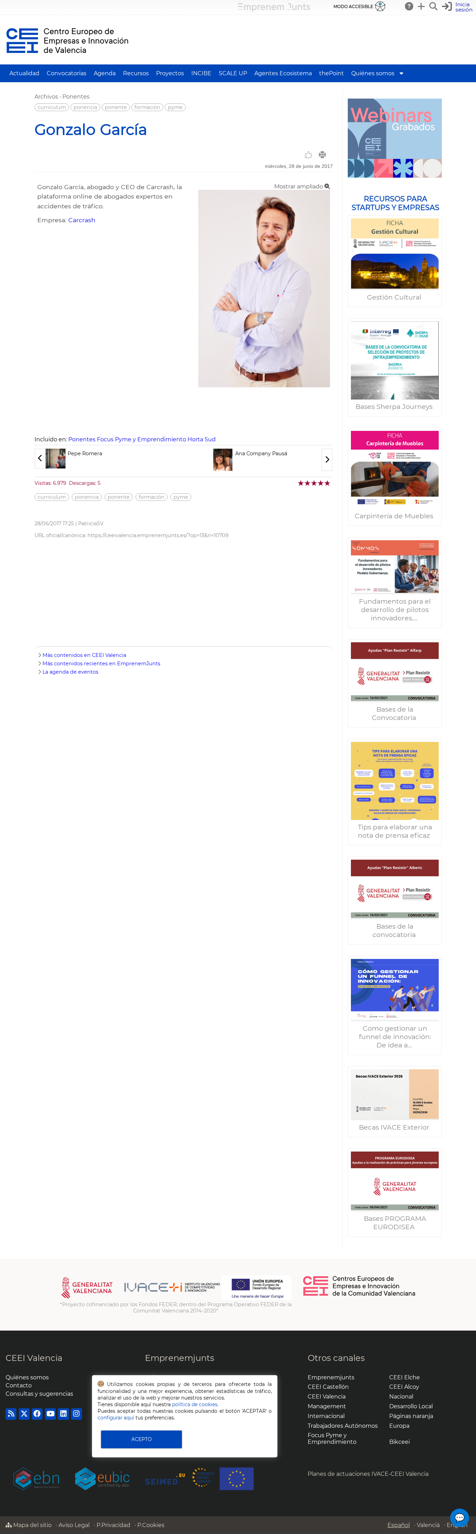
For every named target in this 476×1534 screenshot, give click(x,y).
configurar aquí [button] (116, 1417)
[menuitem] (401, 73)
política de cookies (194, 1404)
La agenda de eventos (70, 672)
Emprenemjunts (179, 1358)
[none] (264, 385)
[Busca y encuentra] (434, 6)
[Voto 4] (321, 483)
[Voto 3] (314, 483)
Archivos (46, 96)
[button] (458, 7)
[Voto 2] (308, 483)
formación (147, 107)
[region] (395, 670)
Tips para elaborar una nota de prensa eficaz (395, 831)
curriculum (52, 107)
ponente (116, 107)
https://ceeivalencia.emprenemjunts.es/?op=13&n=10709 (158, 535)
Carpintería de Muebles (395, 516)
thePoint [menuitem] (331, 73)
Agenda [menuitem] (105, 73)
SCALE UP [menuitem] (233, 73)
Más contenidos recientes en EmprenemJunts (101, 663)
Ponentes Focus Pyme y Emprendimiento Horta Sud (142, 439)
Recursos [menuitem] (136, 73)
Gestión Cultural (395, 297)
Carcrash (81, 220)
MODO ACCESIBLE (353, 6)
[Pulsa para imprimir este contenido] (322, 154)
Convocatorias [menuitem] (66, 73)
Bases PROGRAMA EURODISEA (395, 1222)
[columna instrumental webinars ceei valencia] (395, 138)
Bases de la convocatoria (395, 930)
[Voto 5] (327, 483)
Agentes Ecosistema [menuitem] (283, 73)
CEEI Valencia (34, 1358)
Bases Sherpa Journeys (394, 406)
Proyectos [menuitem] (170, 73)
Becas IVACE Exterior (395, 1127)
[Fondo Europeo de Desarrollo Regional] (256, 1298)
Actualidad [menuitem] (24, 73)
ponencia (85, 107)
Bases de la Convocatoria (395, 713)
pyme (175, 107)
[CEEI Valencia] (67, 61)
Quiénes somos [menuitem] (372, 73)
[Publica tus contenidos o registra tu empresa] (422, 6)
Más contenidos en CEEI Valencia (84, 655)
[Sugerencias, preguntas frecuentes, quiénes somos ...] (409, 6)
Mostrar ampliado (299, 186)
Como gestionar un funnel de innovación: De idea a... (395, 1036)
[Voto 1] (301, 483)
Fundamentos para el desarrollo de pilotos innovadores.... (395, 609)
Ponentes (76, 96)
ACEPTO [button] (141, 1439)
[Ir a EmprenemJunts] (274, 10)
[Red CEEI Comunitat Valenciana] (359, 1295)
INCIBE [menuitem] (201, 73)
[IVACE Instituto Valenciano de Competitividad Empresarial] (140, 1298)
